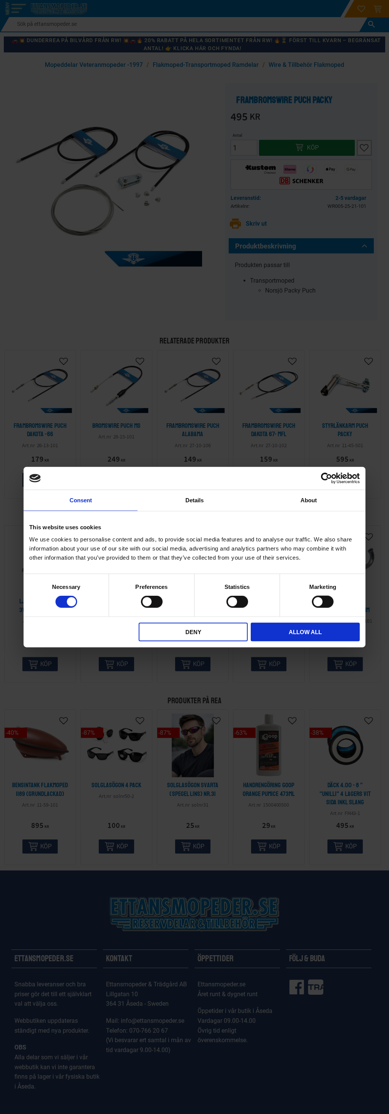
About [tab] (308, 500)
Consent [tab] (81, 500)
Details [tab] (194, 500)
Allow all (305, 631)
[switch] (152, 602)
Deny (193, 631)
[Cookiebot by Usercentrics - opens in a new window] (326, 478)
